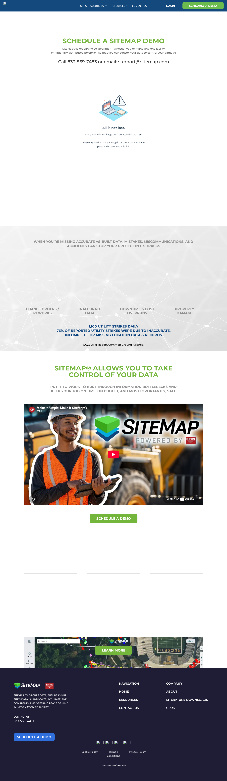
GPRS (83, 6)
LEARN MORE (113, 650)
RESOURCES (128, 700)
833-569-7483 (24, 721)
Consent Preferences (113, 765)
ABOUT (171, 691)
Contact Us (139, 6)
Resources (118, 6)
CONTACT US (129, 708)
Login (170, 5)
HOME (124, 691)
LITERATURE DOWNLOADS (187, 700)
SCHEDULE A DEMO (203, 5)
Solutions (97, 6)
